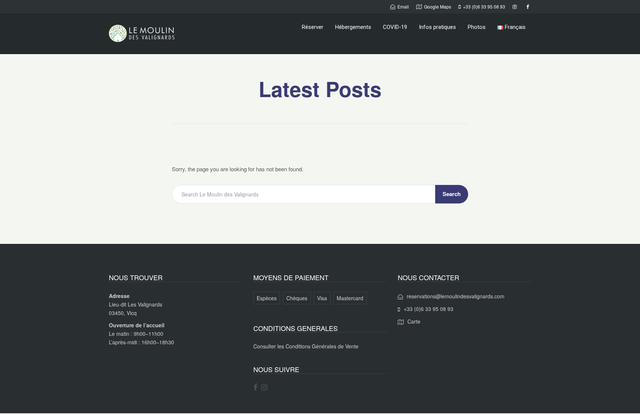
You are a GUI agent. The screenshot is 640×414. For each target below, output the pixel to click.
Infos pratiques (437, 27)
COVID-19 (395, 27)
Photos (477, 27)
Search (452, 194)
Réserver (312, 27)
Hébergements (353, 27)
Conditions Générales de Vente (322, 346)
